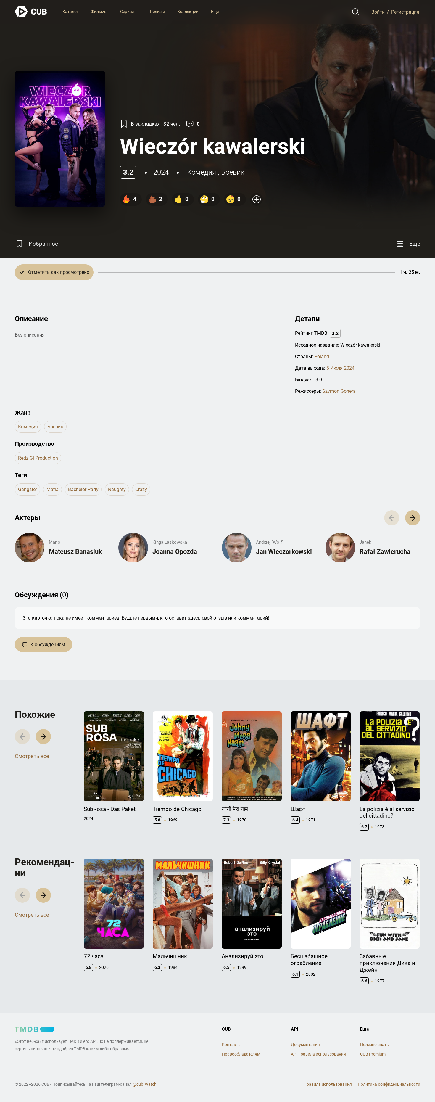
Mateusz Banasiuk (75, 551)
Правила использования (328, 1084)
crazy (141, 489)
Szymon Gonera (339, 391)
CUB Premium (373, 1054)
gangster (27, 489)
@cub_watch (145, 1084)
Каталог (70, 11)
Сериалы (129, 11)
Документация (305, 1044)
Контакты (231, 1044)
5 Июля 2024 (340, 368)
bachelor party (83, 489)
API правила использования (318, 1054)
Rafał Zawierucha (385, 551)
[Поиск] (356, 11)
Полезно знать (374, 1044)
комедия (201, 172)
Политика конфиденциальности (389, 1084)
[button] (412, 517)
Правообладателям (241, 1054)
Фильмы (99, 11)
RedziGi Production (38, 458)
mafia (52, 489)
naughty (117, 489)
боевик (232, 172)
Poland (321, 356)
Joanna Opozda (174, 551)
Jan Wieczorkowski (284, 551)
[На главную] (31, 11)
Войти (378, 12)
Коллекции (188, 11)
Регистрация (405, 12)
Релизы (157, 11)
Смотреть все (32, 756)
